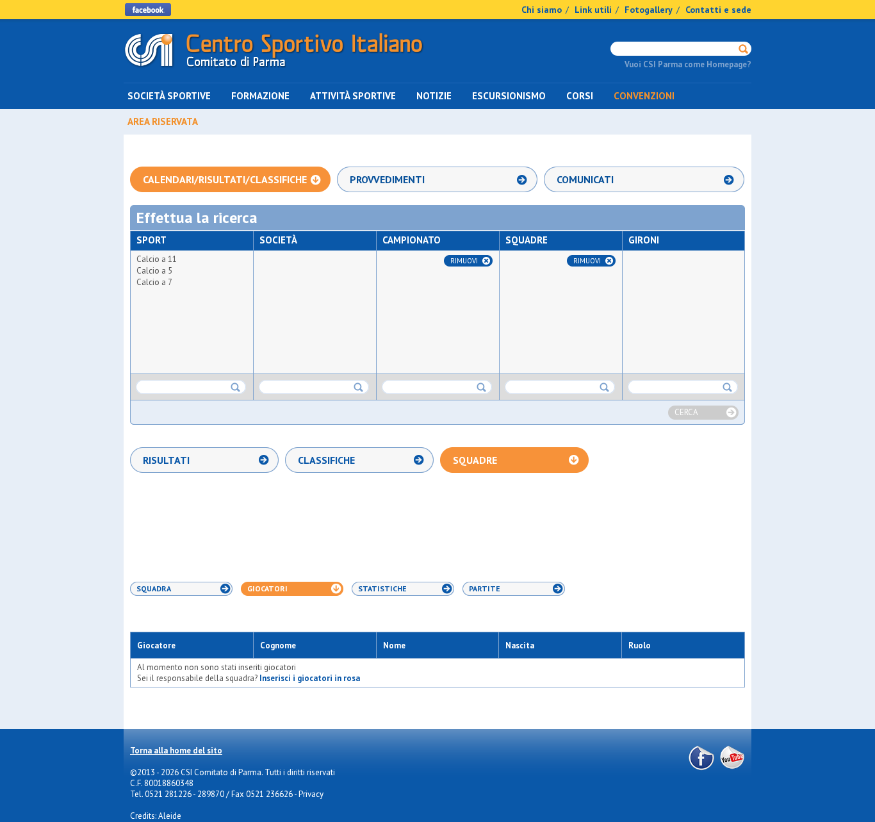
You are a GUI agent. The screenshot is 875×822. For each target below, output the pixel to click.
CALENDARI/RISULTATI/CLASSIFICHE (225, 179)
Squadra (153, 588)
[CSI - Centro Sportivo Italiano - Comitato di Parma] (274, 69)
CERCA (686, 412)
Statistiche (382, 588)
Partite (484, 588)
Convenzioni (644, 96)
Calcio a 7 (154, 282)
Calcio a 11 (156, 259)
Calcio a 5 (154, 270)
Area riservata (162, 121)
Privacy (310, 794)
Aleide (169, 815)
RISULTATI (166, 460)
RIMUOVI (464, 260)
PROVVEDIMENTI (387, 179)
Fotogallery (649, 9)
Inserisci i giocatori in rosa (309, 678)
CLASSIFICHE (326, 460)
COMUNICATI (585, 179)
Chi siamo (541, 9)
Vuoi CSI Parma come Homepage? (688, 64)
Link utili (593, 9)
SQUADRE (475, 460)
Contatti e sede (718, 9)
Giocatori (267, 588)
